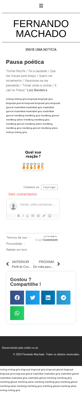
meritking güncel (50, 115)
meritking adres (14, 119)
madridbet (19, 107)
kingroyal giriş (45, 99)
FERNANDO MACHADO (41, 28)
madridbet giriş (34, 107)
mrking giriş (20, 99)
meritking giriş (32, 115)
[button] (41, 5)
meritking (19, 115)
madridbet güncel (70, 373)
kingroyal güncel (15, 103)
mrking (10, 99)
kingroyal (32, 99)
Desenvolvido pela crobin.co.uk (20, 347)
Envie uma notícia (41, 49)
